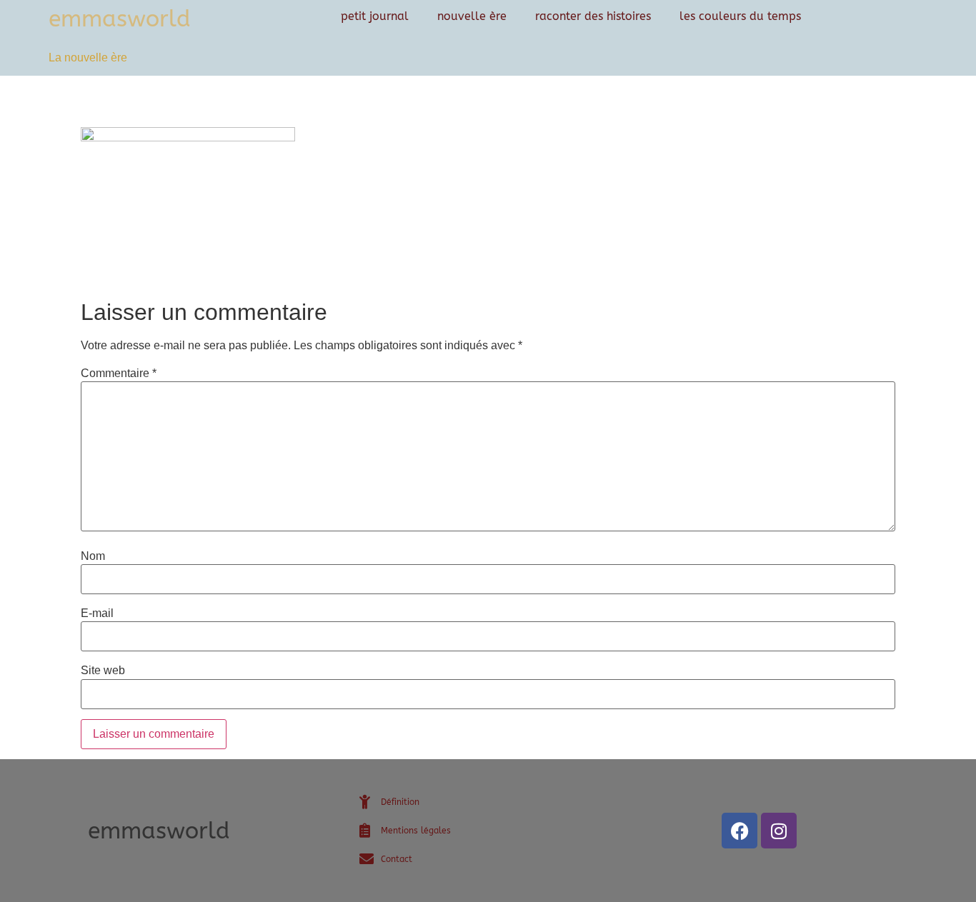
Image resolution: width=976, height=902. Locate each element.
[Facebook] (739, 830)
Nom (93, 556)
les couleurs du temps (740, 16)
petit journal (375, 16)
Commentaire (118, 373)
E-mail (97, 613)
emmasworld (120, 19)
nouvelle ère (472, 16)
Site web (103, 670)
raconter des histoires (593, 16)
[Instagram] (779, 830)
